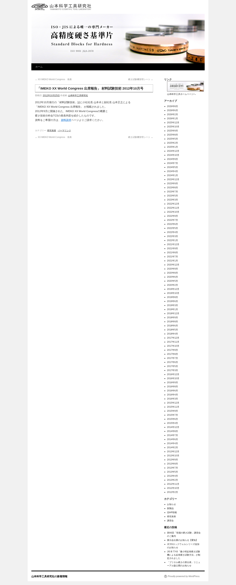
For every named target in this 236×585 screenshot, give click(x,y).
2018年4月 (172, 333)
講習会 (170, 520)
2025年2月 (172, 143)
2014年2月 (172, 447)
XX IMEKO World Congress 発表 (53, 79)
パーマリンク (64, 130)
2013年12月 (173, 451)
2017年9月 (172, 350)
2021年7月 (172, 256)
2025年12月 (173, 122)
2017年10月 (173, 346)
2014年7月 (172, 435)
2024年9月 (172, 159)
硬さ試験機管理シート (140, 79)
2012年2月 (172, 492)
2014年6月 (172, 439)
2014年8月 (172, 431)
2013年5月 (172, 472)
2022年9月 (172, 216)
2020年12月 (173, 264)
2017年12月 (173, 338)
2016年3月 (172, 398)
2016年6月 (172, 390)
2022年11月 (173, 208)
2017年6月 (172, 362)
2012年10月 (173, 488)
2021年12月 (173, 244)
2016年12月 (173, 374)
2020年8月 (172, 273)
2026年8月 (172, 106)
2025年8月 (172, 134)
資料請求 (66, 120)
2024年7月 (172, 163)
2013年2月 (172, 480)
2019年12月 (173, 289)
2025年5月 (172, 139)
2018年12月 (173, 313)
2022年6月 (172, 224)
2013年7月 (172, 467)
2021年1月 (172, 260)
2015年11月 (173, 407)
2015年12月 (173, 403)
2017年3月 (172, 370)
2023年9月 (172, 183)
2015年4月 (172, 423)
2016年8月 (172, 386)
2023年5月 (172, 195)
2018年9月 (172, 317)
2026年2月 (172, 114)
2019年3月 (172, 305)
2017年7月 (172, 358)
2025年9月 (172, 130)
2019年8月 (172, 297)
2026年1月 (172, 118)
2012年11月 (173, 484)
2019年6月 (172, 301)
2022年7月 (172, 220)
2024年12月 (173, 151)
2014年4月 (172, 443)
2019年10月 (173, 293)
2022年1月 (172, 240)
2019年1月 (172, 309)
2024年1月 (172, 175)
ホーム (39, 66)
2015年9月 (172, 411)
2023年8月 (172, 187)
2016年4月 (172, 394)
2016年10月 (173, 378)
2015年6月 (172, 419)
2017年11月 (173, 342)
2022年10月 (173, 212)
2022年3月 (172, 236)
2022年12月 (173, 204)
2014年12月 (173, 427)
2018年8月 (172, 321)
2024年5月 (172, 167)
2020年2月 (172, 285)
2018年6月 (172, 325)
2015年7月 (172, 415)
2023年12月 (173, 179)
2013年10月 (173, 455)
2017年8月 (172, 354)
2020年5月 (172, 281)
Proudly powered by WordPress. (184, 576)
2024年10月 (173, 155)
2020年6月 (172, 277)
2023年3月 (172, 199)
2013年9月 (172, 459)
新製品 (170, 508)
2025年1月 (172, 147)
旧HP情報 (172, 512)
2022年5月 (172, 228)
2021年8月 (172, 252)
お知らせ (171, 504)
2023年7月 (172, 191)
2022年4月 (172, 232)
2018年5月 (172, 329)
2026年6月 (172, 110)
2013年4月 (172, 476)
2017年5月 (172, 366)
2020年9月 (172, 268)
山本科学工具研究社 (78, 95)
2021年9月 (172, 248)
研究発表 (51, 130)
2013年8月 (172, 463)
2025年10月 (173, 126)
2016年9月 (172, 382)
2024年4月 (172, 171)
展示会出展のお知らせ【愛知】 (182, 540)
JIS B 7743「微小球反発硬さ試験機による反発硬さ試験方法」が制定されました (183, 555)
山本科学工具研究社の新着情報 (62, 4)
